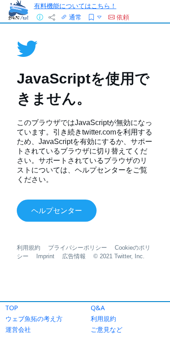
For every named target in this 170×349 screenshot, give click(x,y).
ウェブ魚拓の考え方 (34, 318)
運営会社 (18, 329)
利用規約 (103, 318)
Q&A (98, 307)
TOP (11, 307)
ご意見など (106, 329)
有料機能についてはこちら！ (75, 5)
